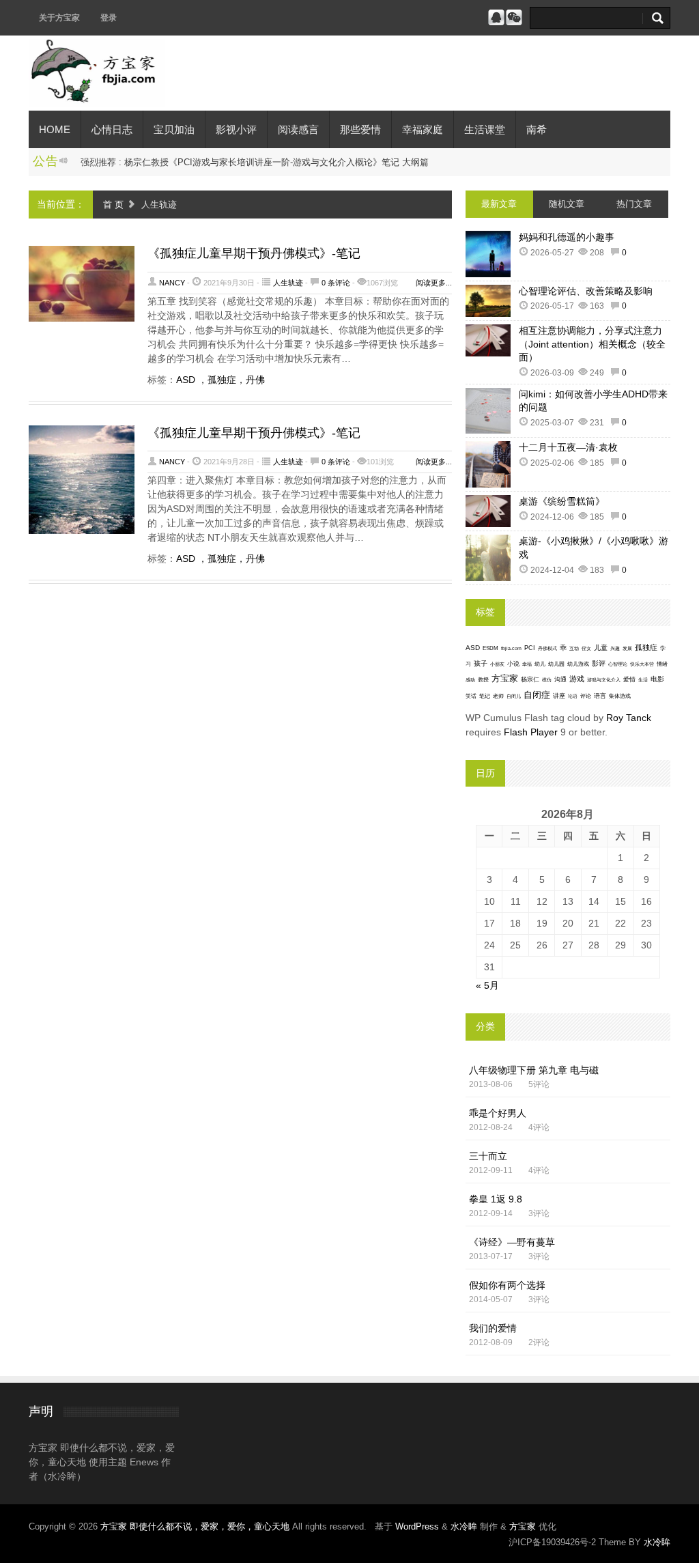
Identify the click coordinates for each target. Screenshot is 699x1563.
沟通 (560, 679)
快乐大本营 (642, 664)
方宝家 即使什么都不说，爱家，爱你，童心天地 (196, 1526)
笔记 (484, 696)
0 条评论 (336, 283)
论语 (572, 696)
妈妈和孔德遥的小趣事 (566, 236)
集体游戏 (620, 696)
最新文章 (499, 204)
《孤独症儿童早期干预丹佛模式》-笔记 (253, 253)
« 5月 (487, 985)
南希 (536, 129)
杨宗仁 (530, 679)
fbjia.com (511, 648)
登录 (108, 18)
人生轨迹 (288, 283)
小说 (513, 663)
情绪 (662, 664)
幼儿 (539, 664)
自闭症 (537, 695)
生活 (643, 679)
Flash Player (531, 732)
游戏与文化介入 (603, 679)
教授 (483, 680)
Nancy (172, 283)
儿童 (601, 647)
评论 (585, 696)
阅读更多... (434, 283)
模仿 (547, 680)
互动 (574, 648)
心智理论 (617, 664)
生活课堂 (484, 129)
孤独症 (646, 647)
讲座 (559, 695)
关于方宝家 (59, 18)
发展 (627, 648)
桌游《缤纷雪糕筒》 (562, 501)
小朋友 (497, 664)
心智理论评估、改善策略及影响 (586, 290)
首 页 (113, 204)
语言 (600, 695)
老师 (498, 696)
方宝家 (504, 678)
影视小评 (236, 129)
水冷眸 (464, 1526)
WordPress (417, 1526)
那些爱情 (360, 129)
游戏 (576, 679)
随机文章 (566, 204)
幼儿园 (556, 664)
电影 (657, 679)
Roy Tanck (628, 717)
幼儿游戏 (578, 664)
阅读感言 (298, 129)
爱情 (629, 679)
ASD (473, 647)
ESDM (490, 648)
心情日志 (111, 129)
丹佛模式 (547, 648)
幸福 (527, 664)
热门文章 (634, 204)
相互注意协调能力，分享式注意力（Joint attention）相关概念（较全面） (592, 344)
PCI (529, 648)
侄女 (586, 648)
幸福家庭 (422, 129)
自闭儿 (514, 696)
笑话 (471, 696)
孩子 (480, 663)
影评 (598, 663)
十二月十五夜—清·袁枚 (568, 447)
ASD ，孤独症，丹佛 (220, 379)
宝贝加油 (174, 129)
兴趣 (615, 648)
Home (54, 129)
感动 (470, 680)
